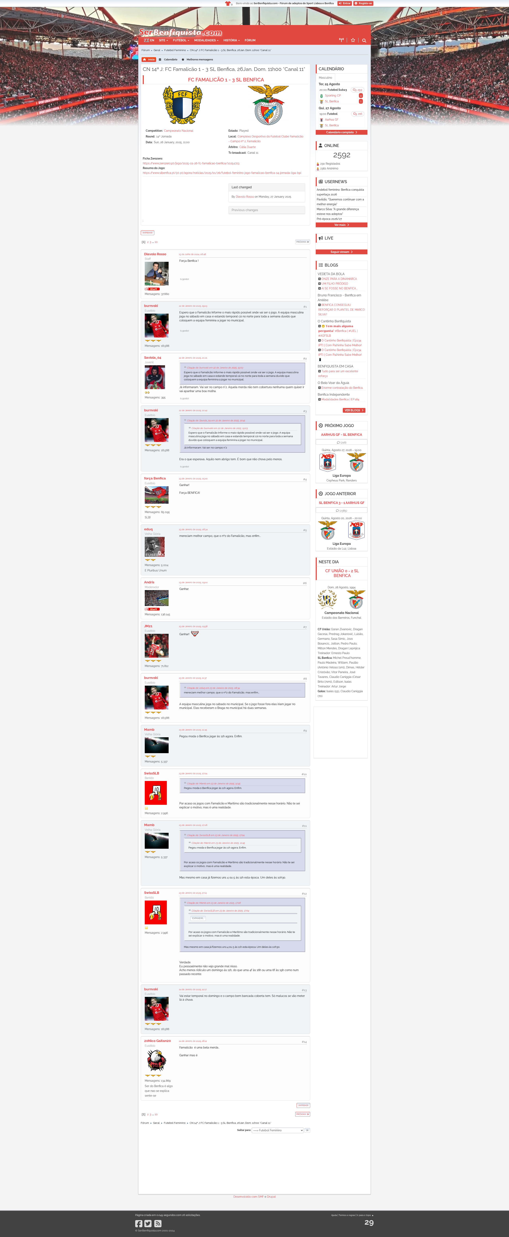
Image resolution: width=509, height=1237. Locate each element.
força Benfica (155, 478)
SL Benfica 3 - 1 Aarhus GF (341, 503)
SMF (261, 1196)
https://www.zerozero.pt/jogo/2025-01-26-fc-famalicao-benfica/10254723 (191, 163)
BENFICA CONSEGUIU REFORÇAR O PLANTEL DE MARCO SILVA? (341, 309)
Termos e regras (347, 1215)
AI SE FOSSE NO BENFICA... (340, 288)
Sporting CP (333, 95)
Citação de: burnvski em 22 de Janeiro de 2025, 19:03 (215, 367)
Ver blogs (352, 410)
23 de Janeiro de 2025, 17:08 (193, 825)
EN (152, 40)
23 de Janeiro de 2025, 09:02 (193, 582)
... (153, 242)
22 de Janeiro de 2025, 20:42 (193, 410)
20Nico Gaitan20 (157, 1041)
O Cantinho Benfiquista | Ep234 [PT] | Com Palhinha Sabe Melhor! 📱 (340, 354)
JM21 (148, 626)
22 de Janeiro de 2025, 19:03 (193, 305)
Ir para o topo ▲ (365, 1215)
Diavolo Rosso (245, 196)
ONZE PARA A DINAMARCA (339, 278)
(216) (343, 442)
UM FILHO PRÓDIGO (335, 283)
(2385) (343, 510)
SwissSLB (151, 773)
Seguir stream (340, 251)
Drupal (271, 1196)
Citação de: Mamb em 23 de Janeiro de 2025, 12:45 (213, 783)
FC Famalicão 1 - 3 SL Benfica (226, 80)
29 (369, 1222)
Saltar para (243, 1130)
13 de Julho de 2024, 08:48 (192, 254)
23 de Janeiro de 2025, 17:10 (193, 892)
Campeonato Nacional (178, 130)
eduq (148, 529)
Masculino (325, 77)
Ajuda (334, 1215)
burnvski (151, 306)
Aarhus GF (331, 119)
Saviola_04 (152, 358)
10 (156, 242)
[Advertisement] (268, 31)
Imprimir (148, 232)
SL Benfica (332, 101)
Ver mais (340, 224)
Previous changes (245, 210)
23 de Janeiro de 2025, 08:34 (193, 529)
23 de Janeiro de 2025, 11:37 (193, 677)
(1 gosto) (184, 279)
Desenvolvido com (245, 1196)
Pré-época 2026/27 (329, 218)
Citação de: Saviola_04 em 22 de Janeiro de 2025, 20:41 (216, 420)
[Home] (179, 27)
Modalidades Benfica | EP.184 (340, 399)
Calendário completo (340, 132)
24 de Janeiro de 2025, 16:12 (193, 1041)
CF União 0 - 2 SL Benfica (342, 573)
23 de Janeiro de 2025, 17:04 (193, 773)
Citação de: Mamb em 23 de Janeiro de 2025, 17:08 (214, 903)
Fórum (250, 40)
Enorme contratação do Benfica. (342, 387)
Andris (149, 582)
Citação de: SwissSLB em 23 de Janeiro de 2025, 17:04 (215, 835)
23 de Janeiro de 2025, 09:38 (193, 626)
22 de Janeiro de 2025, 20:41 (193, 357)
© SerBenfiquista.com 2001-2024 (155, 1230)
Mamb (149, 730)
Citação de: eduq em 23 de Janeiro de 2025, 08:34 (213, 688)
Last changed (242, 187)
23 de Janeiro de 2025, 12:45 (193, 729)
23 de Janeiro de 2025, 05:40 (193, 478)
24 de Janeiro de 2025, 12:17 (193, 989)
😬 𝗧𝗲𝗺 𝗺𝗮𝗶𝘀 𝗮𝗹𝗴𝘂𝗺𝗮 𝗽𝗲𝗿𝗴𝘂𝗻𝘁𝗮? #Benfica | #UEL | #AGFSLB (338, 331)
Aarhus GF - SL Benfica (341, 435)
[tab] (267, 187)
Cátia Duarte (247, 147)
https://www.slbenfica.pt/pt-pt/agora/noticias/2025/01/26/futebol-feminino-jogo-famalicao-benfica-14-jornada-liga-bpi (222, 172)
